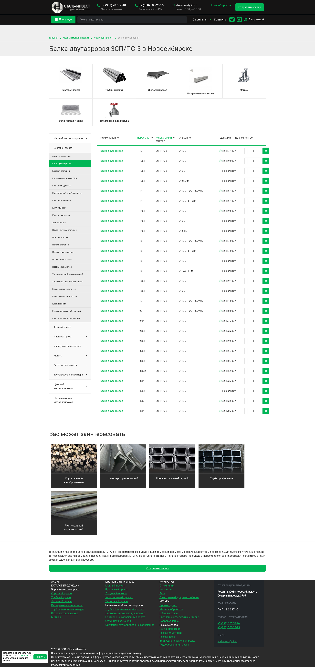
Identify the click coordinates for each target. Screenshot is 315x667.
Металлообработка (171, 609)
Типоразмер (141, 137)
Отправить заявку (157, 568)
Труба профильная (221, 478)
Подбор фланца (169, 621)
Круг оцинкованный (61, 200)
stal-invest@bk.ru (187, 5)
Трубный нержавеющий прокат (124, 609)
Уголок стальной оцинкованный (67, 282)
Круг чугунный (59, 208)
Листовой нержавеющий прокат (125, 613)
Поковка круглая (60, 237)
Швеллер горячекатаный (64, 289)
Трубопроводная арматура (68, 374)
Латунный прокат (116, 593)
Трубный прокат (62, 327)
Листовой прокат (63, 336)
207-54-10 (113, 5)
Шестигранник (59, 304)
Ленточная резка (169, 628)
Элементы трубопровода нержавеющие (129, 625)
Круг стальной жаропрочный (66, 318)
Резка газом (167, 636)
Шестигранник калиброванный (66, 311)
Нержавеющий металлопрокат (63, 400)
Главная (53, 37)
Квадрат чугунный (61, 215)
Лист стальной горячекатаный (73, 527)
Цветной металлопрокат (63, 386)
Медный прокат (115, 585)
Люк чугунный (59, 223)
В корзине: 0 (256, 19)
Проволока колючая (62, 267)
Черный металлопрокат (76, 37)
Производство (168, 605)
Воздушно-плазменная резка (177, 640)
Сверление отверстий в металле (179, 617)
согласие (23, 655)
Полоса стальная (60, 245)
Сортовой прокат (103, 37)
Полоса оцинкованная (63, 252)
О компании (200, 19)
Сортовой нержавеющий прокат (125, 617)
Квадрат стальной (61, 171)
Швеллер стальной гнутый (64, 296)
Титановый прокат (116, 601)
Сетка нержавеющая (118, 621)
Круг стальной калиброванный (67, 193)
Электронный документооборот (179, 597)
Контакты (220, 19)
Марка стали (164, 137)
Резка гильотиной (170, 632)
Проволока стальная (62, 259)
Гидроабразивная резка (174, 644)
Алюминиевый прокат (119, 597)
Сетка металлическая (65, 365)
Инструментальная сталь (67, 346)
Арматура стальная (61, 156)
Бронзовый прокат (116, 589)
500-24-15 (151, 5)
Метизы (58, 355)
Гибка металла (168, 613)
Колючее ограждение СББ (64, 178)
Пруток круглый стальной (64, 230)
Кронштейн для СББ (61, 186)
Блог (162, 593)
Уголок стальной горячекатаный (67, 274)
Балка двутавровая (111, 150)
